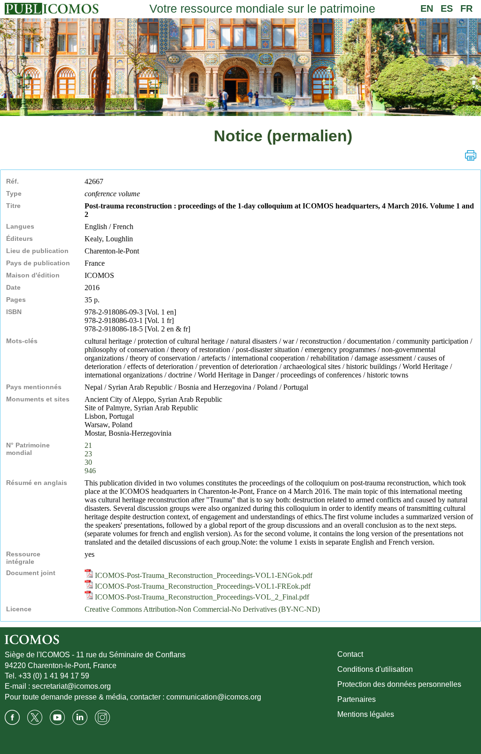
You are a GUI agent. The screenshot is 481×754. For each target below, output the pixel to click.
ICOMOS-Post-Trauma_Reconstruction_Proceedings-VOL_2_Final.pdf (201, 597)
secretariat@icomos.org (71, 686)
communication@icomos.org (213, 697)
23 (88, 454)
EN (426, 8)
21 (88, 445)
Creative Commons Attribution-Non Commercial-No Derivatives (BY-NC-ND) (202, 609)
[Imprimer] (470, 155)
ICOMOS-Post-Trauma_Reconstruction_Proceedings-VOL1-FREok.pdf (201, 586)
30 (88, 462)
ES (447, 8)
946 (90, 471)
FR (466, 8)
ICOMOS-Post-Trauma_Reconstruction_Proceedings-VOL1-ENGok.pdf (202, 575)
